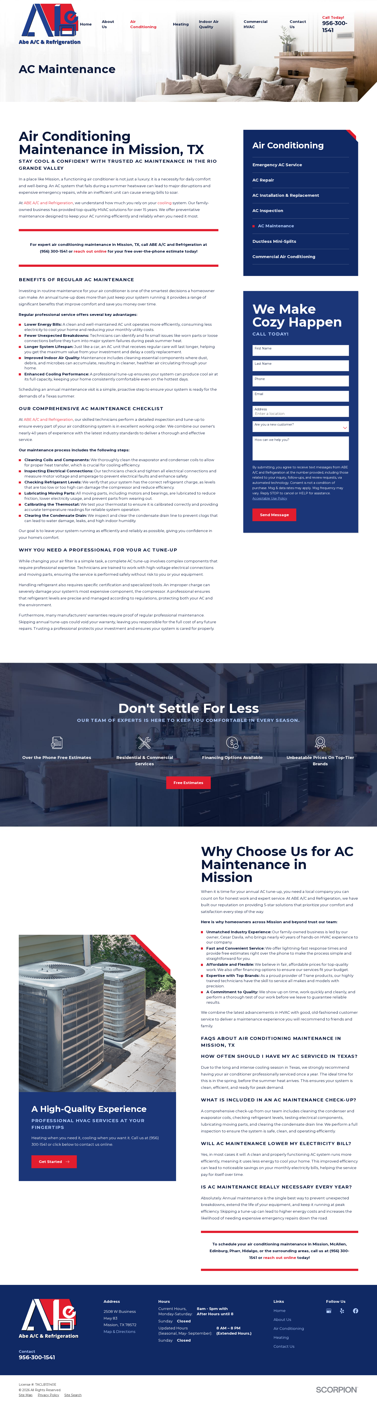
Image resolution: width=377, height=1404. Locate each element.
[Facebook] (355, 1310)
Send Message (274, 515)
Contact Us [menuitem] (298, 24)
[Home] (49, 24)
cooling (165, 203)
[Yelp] (342, 1310)
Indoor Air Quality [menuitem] (209, 24)
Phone (260, 379)
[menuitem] (300, 165)
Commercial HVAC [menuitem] (255, 24)
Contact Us (284, 1346)
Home (280, 1310)
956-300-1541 (37, 1357)
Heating (281, 1337)
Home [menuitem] (86, 24)
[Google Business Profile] (328, 1310)
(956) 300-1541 (53, 251)
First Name (263, 348)
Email (259, 394)
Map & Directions (119, 1331)
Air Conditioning (289, 1328)
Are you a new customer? (274, 424)
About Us (282, 1319)
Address (261, 409)
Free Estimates (188, 783)
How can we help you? (272, 440)
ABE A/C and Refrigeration (48, 203)
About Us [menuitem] (108, 24)
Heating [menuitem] (181, 24)
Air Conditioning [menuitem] (143, 24)
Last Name (263, 364)
